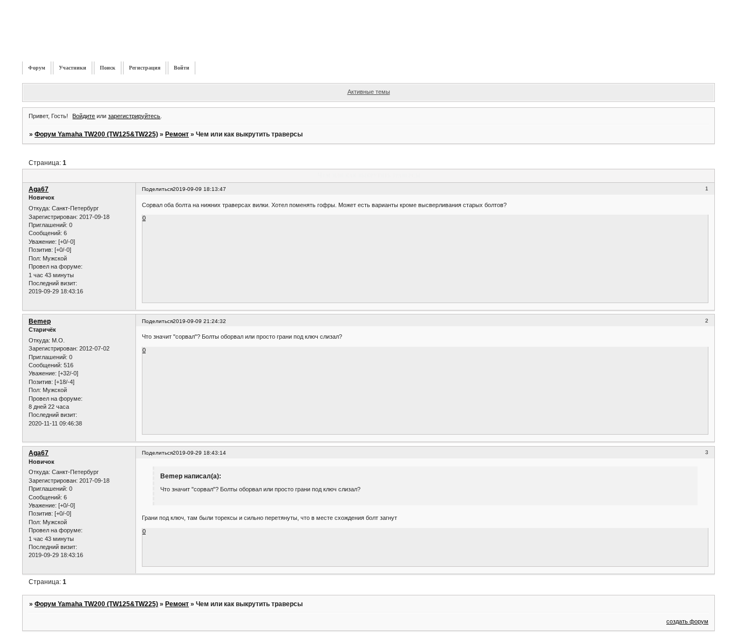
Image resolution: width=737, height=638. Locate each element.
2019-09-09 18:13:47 (199, 189)
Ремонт (177, 134)
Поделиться (157, 189)
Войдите (83, 116)
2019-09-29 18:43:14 (199, 453)
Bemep (40, 321)
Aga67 (39, 189)
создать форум (687, 621)
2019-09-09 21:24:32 (199, 321)
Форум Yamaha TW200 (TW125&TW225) (96, 134)
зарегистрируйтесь (134, 116)
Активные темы (368, 91)
